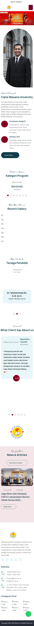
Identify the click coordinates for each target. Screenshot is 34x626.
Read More (8, 507)
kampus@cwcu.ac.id (13, 578)
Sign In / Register (16, 2)
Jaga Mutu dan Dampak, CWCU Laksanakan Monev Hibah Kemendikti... (15, 497)
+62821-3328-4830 (13, 574)
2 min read (19, 490)
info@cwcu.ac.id (12, 581)
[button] (8, 195)
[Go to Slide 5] (21, 414)
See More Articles (15, 463)
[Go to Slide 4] (18, 414)
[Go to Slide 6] (24, 414)
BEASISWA (17, 186)
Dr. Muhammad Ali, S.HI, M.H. (17, 294)
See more (17, 189)
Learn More (8, 155)
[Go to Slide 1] (14, 314)
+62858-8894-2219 (13, 572)
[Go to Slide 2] (17, 314)
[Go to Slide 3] (20, 314)
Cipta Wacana (15, 623)
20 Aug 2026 (7, 490)
